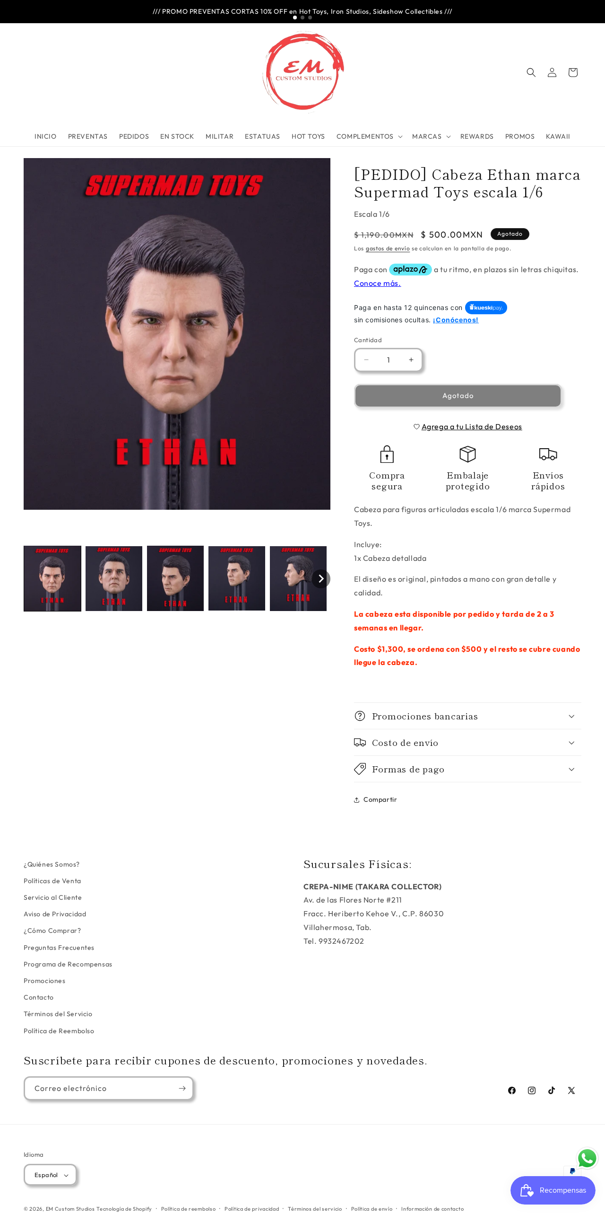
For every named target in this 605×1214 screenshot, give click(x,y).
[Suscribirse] (182, 1088)
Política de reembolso (188, 1208)
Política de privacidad (252, 1208)
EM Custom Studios (70, 1209)
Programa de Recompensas (68, 964)
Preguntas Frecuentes (59, 947)
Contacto (39, 997)
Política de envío (372, 1208)
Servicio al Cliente (53, 898)
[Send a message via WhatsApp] (587, 1158)
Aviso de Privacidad (55, 914)
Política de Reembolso (59, 1031)
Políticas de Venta (52, 881)
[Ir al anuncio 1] (295, 17)
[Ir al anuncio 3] (310, 17)
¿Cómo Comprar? (52, 931)
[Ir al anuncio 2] (302, 17)
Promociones (45, 980)
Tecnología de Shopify (124, 1209)
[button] (368, 136)
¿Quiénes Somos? (52, 864)
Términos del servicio (315, 1208)
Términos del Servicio (58, 1014)
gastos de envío (388, 248)
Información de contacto (432, 1208)
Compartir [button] (380, 799)
